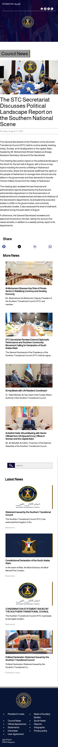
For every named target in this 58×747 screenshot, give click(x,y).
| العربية (17, 4)
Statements (13, 727)
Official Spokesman (17, 724)
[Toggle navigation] (4, 32)
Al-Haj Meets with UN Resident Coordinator (26, 390)
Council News (14, 721)
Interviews (13, 731)
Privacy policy (40, 731)
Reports (38, 724)
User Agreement (16, 734)
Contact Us (7, 4)
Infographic (39, 727)
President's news (16, 714)
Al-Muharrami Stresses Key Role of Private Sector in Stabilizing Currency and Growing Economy (26, 291)
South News (40, 721)
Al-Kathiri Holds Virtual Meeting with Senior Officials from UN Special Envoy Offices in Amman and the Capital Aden (25, 436)
